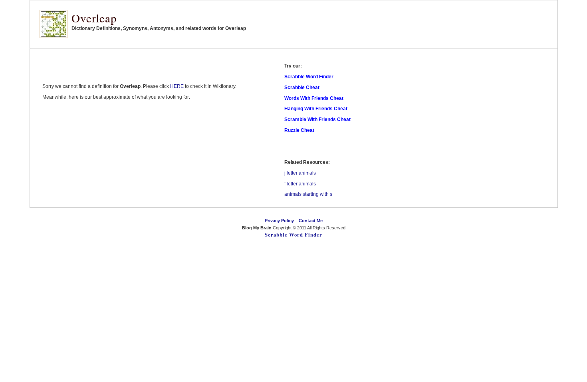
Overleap (94, 18)
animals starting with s (308, 194)
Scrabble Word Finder (293, 234)
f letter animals (300, 184)
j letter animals (300, 173)
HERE (177, 86)
